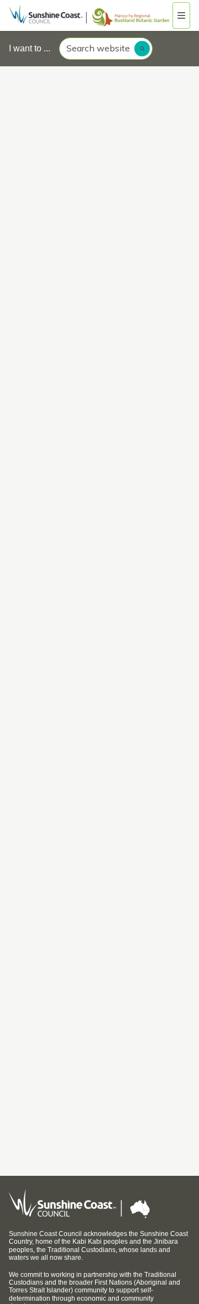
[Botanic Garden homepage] (90, 15)
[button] (181, 15)
